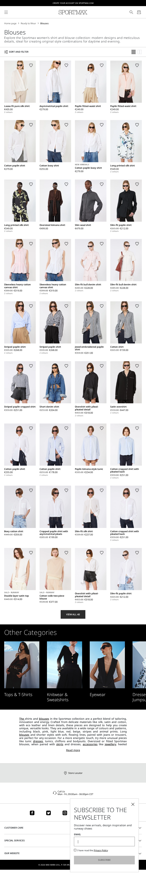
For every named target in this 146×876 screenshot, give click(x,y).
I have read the (92, 850)
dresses (38, 741)
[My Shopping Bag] (139, 12)
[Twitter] (48, 813)
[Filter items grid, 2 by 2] (140, 52)
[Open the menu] (6, 12)
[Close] (133, 804)
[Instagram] (64, 813)
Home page (10, 23)
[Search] (131, 12)
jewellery (110, 744)
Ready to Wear (28, 23)
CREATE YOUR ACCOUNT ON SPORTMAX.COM (73, 3)
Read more (73, 750)
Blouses (44, 23)
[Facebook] (32, 813)
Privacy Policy (101, 850)
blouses (44, 718)
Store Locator (75, 773)
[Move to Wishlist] (31, 65)
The (22, 718)
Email (77, 834)
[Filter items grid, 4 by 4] (134, 52)
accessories (90, 744)
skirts (59, 744)
